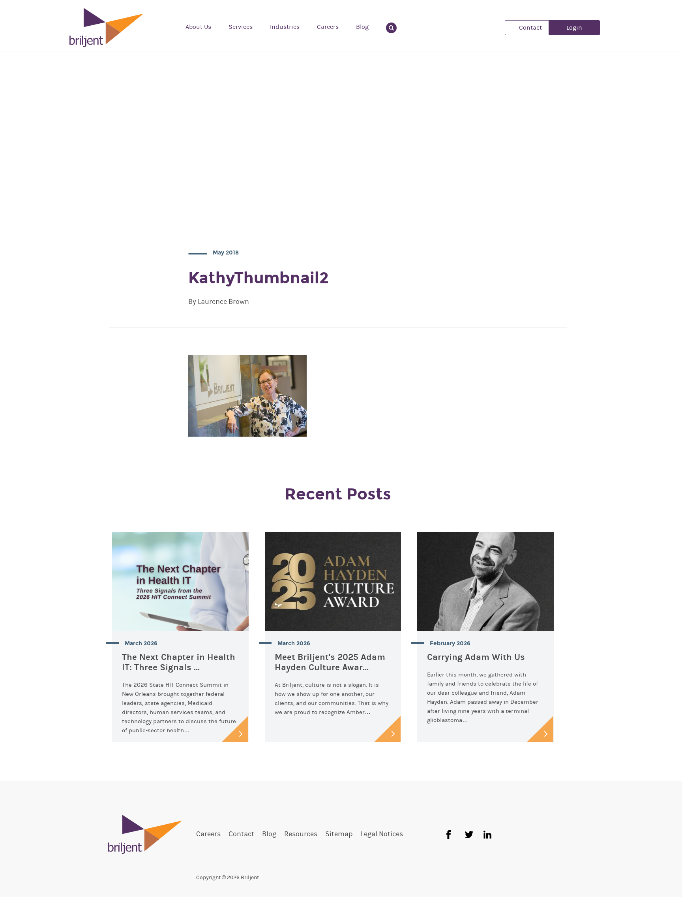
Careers (328, 26)
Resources (300, 834)
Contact (530, 27)
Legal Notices (382, 834)
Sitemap (339, 834)
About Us (198, 26)
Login (574, 27)
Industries (285, 26)
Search (396, 26)
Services (241, 26)
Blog (362, 26)
